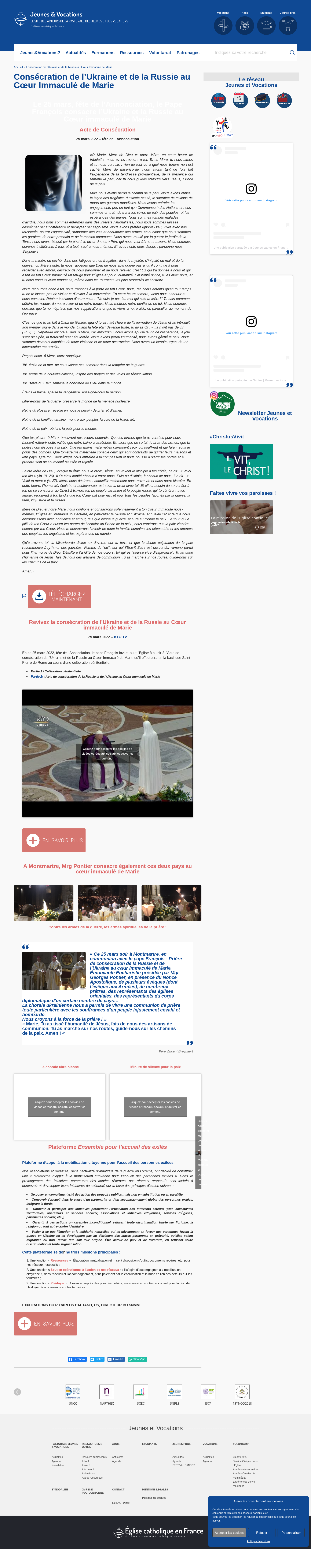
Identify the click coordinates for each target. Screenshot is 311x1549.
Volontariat (160, 52)
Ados (116, 1443)
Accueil (18, 67)
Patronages (188, 52)
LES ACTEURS (121, 1502)
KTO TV (120, 637)
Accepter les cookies (229, 1532)
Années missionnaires (246, 1469)
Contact (118, 1489)
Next (293, 1392)
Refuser (261, 1532)
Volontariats (239, 1457)
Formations (102, 52)
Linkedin (118, 1359)
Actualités (76, 52)
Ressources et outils (93, 1445)
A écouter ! (88, 1469)
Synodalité (60, 1489)
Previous (17, 1392)
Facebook (79, 1359)
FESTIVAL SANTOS (183, 1465)
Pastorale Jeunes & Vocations (65, 1445)
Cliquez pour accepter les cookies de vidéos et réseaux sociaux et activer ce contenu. (107, 753)
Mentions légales (155, 1489)
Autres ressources (92, 1477)
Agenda (56, 1461)
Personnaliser (291, 1532)
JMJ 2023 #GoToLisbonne (93, 1491)
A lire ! (85, 1461)
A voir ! (85, 1465)
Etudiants (149, 1443)
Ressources (132, 52)
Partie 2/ (37, 676)
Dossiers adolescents (94, 1457)
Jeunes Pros (181, 1443)
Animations (88, 1473)
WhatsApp (139, 1359)
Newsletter (58, 1465)
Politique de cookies (258, 1541)
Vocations (210, 1443)
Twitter (99, 1359)
